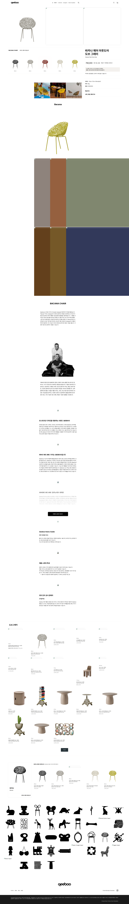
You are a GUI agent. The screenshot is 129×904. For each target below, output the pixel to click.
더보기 (64, 750)
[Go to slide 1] (27, 26)
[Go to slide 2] (64, 26)
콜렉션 (16, 890)
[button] (102, 91)
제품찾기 (55, 2)
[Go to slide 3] (102, 26)
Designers (65, 2)
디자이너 (12, 890)
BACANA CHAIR (13, 50)
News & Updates (71, 2)
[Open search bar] (78, 2)
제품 (19, 890)
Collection (60, 2)
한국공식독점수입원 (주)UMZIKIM (108, 890)
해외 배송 (96, 63)
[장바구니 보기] (117, 2)
